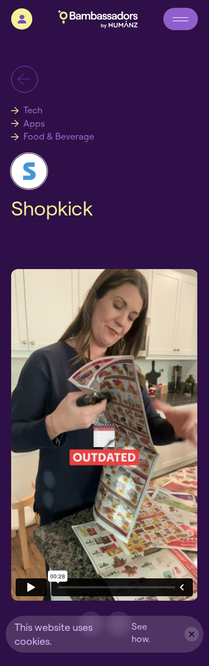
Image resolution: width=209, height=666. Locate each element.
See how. (141, 632)
